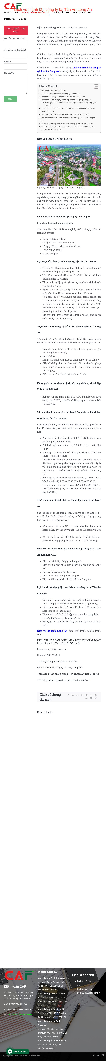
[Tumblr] (91, 695)
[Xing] (91, 698)
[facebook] (94, 1055)
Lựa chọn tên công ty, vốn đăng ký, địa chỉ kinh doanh (63, 97)
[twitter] (98, 1055)
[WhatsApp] (86, 695)
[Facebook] (68, 695)
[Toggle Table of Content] (95, 86)
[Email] (95, 698)
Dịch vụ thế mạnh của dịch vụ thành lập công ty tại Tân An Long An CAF (68, 119)
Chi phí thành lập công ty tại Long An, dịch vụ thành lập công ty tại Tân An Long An (68, 109)
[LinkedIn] (82, 695)
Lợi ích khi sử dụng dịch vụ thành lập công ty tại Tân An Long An (67, 124)
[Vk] (86, 698)
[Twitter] (72, 695)
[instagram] (103, 1055)
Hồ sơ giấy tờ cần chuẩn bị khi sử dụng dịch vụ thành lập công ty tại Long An (70, 104)
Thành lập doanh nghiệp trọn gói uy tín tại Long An (63, 680)
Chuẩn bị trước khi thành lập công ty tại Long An (60, 93)
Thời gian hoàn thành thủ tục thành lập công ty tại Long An (65, 114)
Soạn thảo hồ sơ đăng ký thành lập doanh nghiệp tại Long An (66, 100)
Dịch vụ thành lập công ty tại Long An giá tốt (60, 667)
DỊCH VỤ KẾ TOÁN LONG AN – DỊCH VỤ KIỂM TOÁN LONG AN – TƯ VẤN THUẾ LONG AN (68, 128)
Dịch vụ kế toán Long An (53, 630)
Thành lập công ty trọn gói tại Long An (57, 661)
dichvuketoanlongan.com (20, 1014)
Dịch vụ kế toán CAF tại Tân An (53, 90)
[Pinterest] (95, 695)
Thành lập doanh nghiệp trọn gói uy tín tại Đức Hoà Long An (68, 673)
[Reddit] (77, 695)
